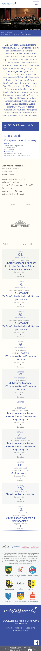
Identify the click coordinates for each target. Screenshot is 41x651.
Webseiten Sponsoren (20, 630)
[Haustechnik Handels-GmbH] (20, 224)
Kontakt (9, 628)
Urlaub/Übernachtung (13, 621)
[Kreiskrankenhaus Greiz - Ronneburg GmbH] (12, 204)
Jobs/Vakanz (33, 621)
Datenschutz (30, 628)
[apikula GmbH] (25, 547)
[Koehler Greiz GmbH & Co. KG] (28, 204)
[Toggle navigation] (36, 4)
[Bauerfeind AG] (16, 547)
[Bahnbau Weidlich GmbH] (6, 547)
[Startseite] (9, 3)
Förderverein (21, 624)
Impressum (18, 628)
